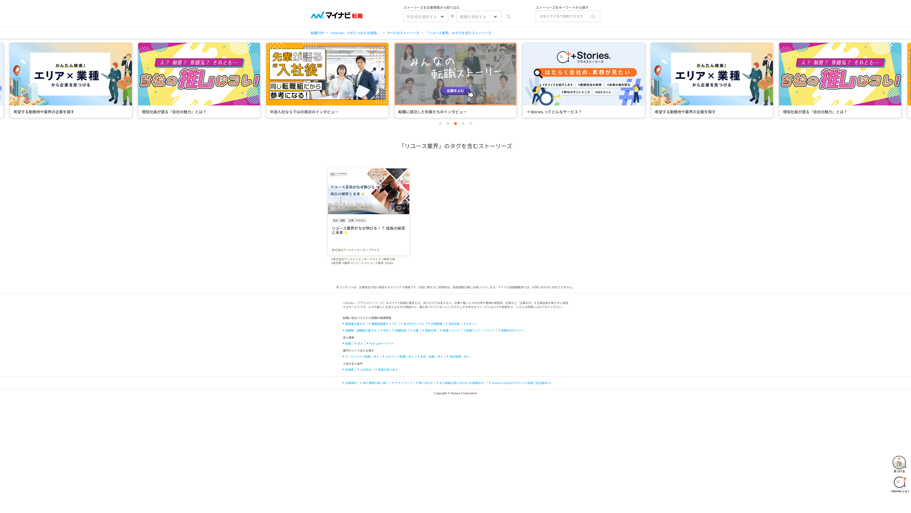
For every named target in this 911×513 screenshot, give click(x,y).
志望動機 (436, 324)
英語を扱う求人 (388, 369)
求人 (360, 343)
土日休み (366, 369)
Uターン (471, 324)
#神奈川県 (388, 259)
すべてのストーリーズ (403, 32)
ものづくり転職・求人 (400, 356)
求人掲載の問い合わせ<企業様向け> (462, 383)
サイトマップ (403, 383)
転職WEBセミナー (512, 330)
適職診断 (400, 330)
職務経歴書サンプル (384, 324)
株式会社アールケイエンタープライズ (356, 250)
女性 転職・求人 (431, 356)
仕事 (415, 330)
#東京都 (336, 263)
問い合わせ (425, 383)
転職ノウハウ (451, 330)
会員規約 (351, 383)
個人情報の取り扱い (376, 383)
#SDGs (389, 263)
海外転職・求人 (459, 356)
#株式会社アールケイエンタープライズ (356, 259)
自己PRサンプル (414, 324)
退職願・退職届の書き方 (360, 330)
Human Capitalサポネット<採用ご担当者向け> (522, 383)
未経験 (349, 369)
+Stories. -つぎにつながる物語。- (355, 32)
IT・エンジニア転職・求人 (362, 356)
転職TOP (317, 32)
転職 (348, 343)
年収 (386, 330)
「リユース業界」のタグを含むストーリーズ (458, 32)
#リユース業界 (374, 263)
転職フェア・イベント (480, 330)
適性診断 (454, 324)
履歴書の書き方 (355, 324)
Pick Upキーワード (381, 343)
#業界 (346, 263)
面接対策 (430, 330)
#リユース (357, 263)
